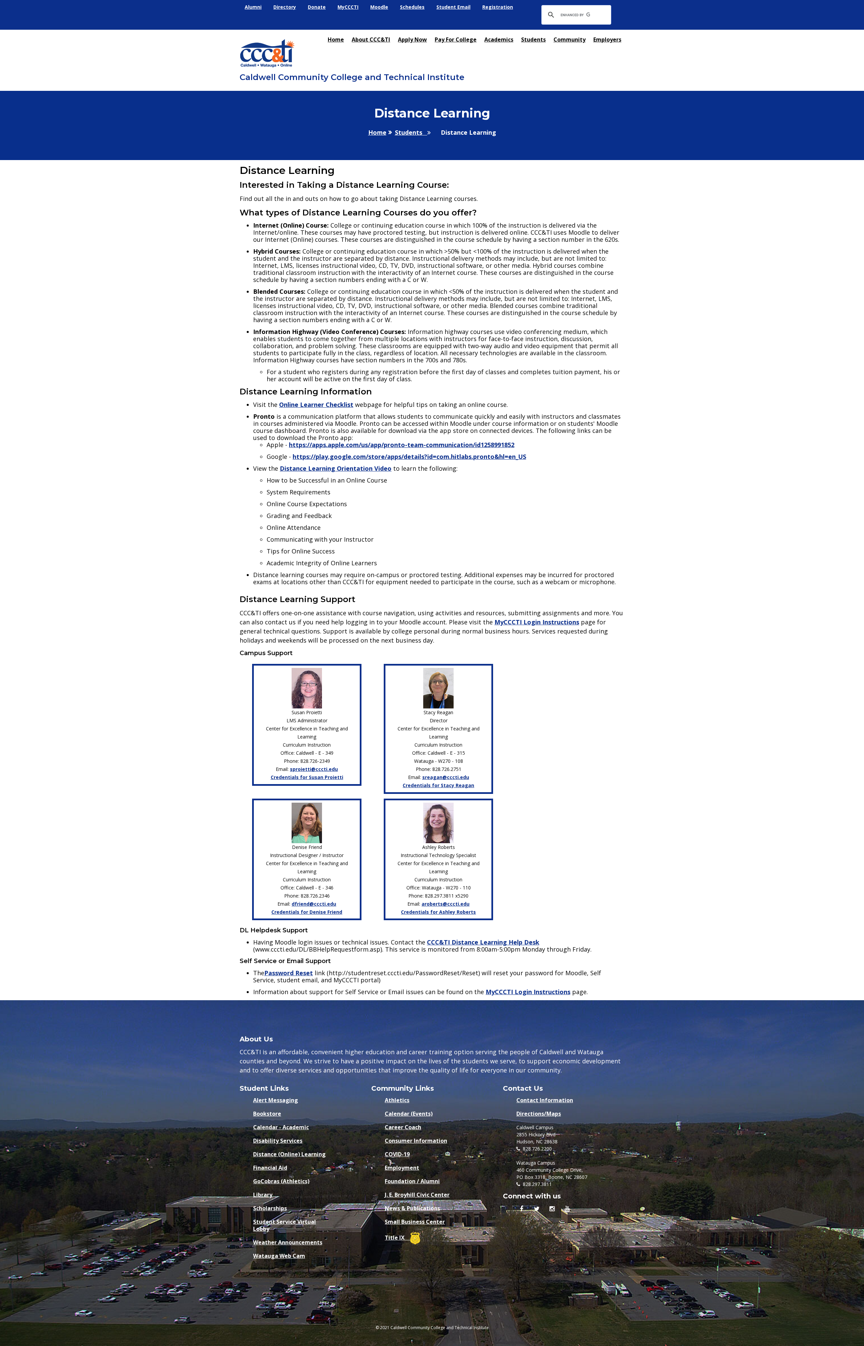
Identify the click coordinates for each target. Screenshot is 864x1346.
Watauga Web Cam (279, 1256)
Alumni (253, 7)
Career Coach (403, 1127)
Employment (402, 1167)
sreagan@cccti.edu (445, 777)
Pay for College (456, 39)
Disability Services (277, 1140)
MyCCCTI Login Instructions (536, 622)
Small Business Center (415, 1221)
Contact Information (544, 1100)
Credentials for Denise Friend (306, 912)
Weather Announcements (287, 1242)
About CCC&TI (371, 39)
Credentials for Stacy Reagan (438, 785)
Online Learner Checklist (316, 404)
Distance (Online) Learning (289, 1154)
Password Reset (288, 973)
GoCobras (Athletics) (281, 1181)
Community (570, 39)
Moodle (379, 7)
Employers (607, 39)
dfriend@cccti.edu (314, 904)
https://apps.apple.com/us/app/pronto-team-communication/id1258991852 (401, 445)
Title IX (397, 1237)
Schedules (412, 7)
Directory (284, 7)
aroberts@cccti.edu (445, 904)
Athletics (397, 1100)
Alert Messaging (275, 1100)
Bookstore (267, 1113)
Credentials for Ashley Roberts (438, 912)
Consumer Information (416, 1140)
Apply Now (412, 39)
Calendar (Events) (409, 1113)
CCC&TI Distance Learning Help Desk (483, 942)
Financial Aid (270, 1167)
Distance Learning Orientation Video (336, 468)
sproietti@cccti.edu (314, 769)
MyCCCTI (348, 7)
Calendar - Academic (281, 1127)
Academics (498, 39)
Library (262, 1194)
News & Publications (412, 1208)
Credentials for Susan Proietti (307, 777)
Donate (317, 7)
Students (533, 39)
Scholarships (270, 1208)
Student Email (453, 7)
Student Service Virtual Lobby (284, 1223)
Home (336, 39)
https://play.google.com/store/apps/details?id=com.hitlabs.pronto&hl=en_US (409, 456)
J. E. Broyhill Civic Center (417, 1194)
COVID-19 (397, 1154)
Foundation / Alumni (412, 1181)
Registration (497, 7)
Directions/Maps (538, 1113)
